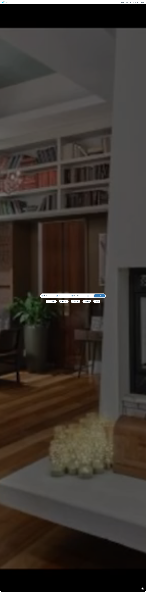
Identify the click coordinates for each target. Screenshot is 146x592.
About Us (135, 2)
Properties (128, 2)
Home (122, 2)
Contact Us (142, 2)
